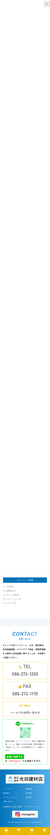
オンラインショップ (10, 797)
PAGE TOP (46, 823)
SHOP (18, 833)
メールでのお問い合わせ (25, 712)
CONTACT (31, 833)
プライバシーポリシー (32, 806)
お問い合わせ (7, 801)
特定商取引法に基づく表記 (12, 806)
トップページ (7, 789)
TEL (44, 833)
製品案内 (6, 793)
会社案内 (29, 797)
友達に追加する (15, 756)
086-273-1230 (25, 673)
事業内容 (29, 789)
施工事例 (29, 793)
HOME (6, 833)
